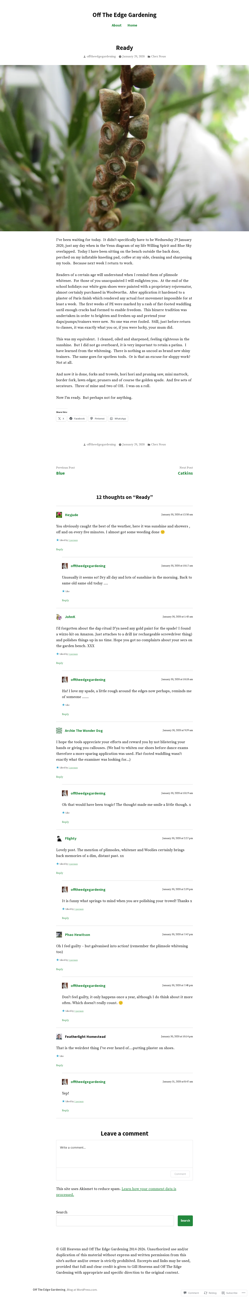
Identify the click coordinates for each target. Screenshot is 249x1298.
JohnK (70, 616)
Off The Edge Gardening (124, 15)
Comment (180, 1173)
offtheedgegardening (101, 56)
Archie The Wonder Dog (84, 730)
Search (61, 1212)
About (117, 25)
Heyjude (71, 514)
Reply (59, 549)
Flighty (70, 838)
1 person (73, 540)
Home (132, 25)
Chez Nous (158, 56)
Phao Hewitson (77, 934)
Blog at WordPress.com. (82, 1290)
